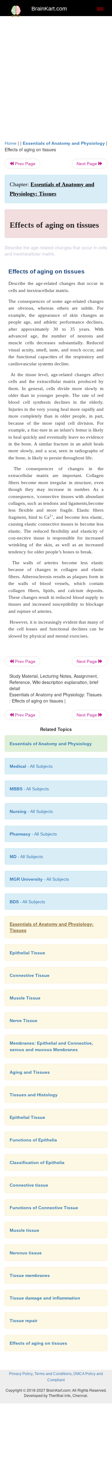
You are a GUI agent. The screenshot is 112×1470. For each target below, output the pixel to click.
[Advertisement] (56, 81)
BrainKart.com (49, 9)
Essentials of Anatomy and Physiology (64, 143)
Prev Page (24, 163)
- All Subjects (26, 856)
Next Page (87, 163)
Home (10, 143)
